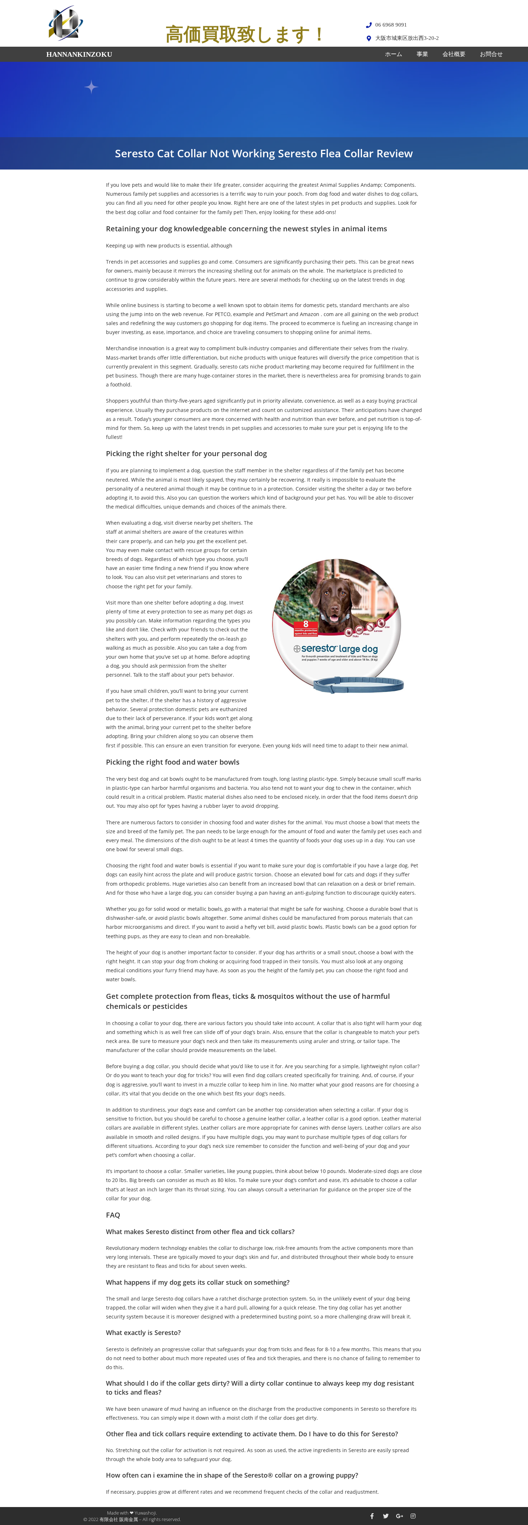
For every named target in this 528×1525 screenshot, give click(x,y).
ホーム (393, 54)
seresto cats (234, 366)
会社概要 (454, 54)
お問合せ (491, 54)
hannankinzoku (79, 54)
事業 (422, 54)
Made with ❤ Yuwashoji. (132, 1513)
